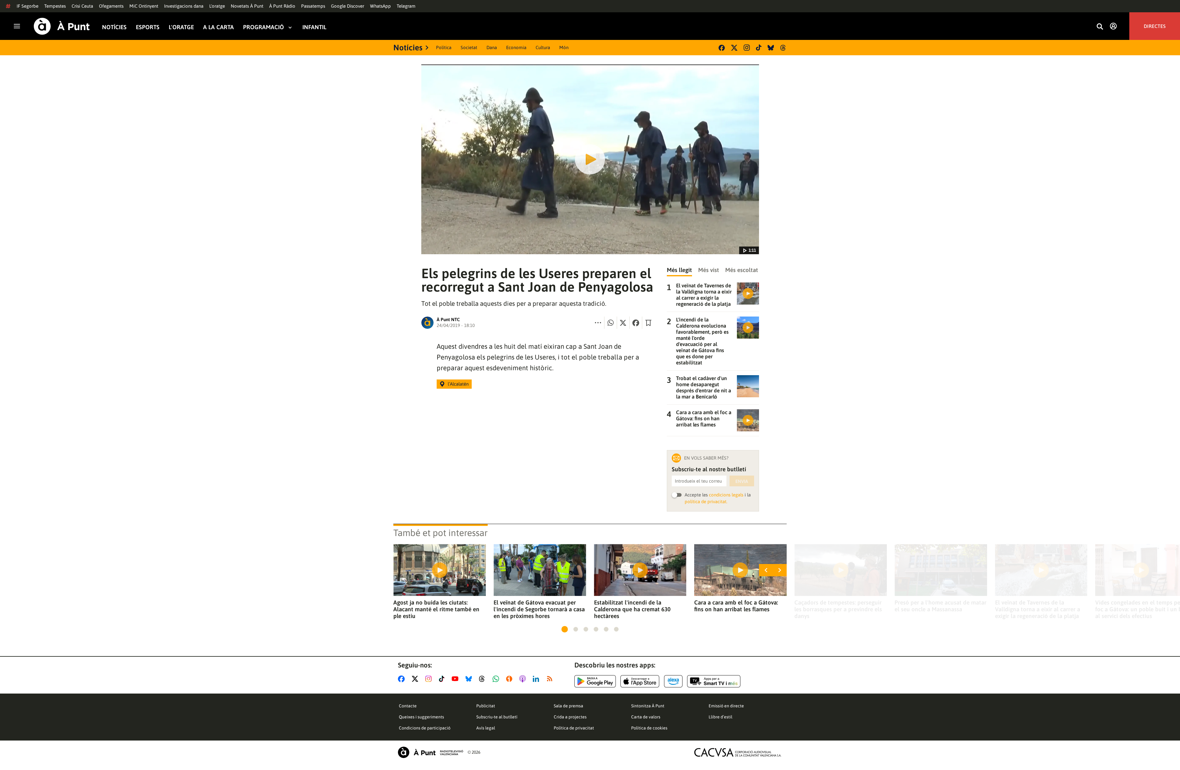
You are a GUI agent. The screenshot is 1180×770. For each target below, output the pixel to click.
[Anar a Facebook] (402, 678)
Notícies (114, 27)
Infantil (314, 27)
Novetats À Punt (247, 6)
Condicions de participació (424, 727)
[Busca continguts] (1099, 27)
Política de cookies (649, 727)
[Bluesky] (771, 48)
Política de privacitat (574, 727)
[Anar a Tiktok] (443, 678)
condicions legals (726, 494)
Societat (469, 47)
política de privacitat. (706, 501)
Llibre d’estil (720, 716)
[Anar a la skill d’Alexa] (673, 681)
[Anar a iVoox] (510, 678)
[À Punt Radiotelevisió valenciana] (430, 752)
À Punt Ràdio (282, 6)
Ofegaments (111, 6)
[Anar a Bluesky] (470, 678)
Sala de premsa (568, 705)
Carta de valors (645, 716)
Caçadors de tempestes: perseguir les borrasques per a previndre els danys (838, 609)
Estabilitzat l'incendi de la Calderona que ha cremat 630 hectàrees (632, 609)
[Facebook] (721, 48)
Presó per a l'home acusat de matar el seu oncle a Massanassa (940, 605)
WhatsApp (380, 6)
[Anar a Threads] (483, 678)
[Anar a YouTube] (456, 678)
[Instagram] (747, 48)
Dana (491, 47)
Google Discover (347, 6)
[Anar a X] (416, 678)
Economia (516, 47)
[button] (564, 629)
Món (563, 47)
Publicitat (485, 705)
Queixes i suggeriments (421, 716)
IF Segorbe (27, 6)
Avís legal (485, 727)
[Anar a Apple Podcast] (523, 678)
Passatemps (313, 6)
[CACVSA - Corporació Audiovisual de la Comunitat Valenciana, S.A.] (738, 752)
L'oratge (217, 6)
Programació (263, 27)
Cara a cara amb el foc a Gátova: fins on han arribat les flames (736, 605)
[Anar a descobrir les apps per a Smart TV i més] (714, 681)
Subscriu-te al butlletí (496, 716)
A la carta (218, 27)
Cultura (543, 47)
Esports (147, 27)
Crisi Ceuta (82, 6)
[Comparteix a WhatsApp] (610, 323)
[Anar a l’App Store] (639, 681)
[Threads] (783, 48)
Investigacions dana (183, 6)
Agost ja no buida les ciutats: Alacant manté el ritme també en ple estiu (436, 609)
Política (443, 47)
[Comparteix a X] (623, 323)
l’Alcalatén (458, 384)
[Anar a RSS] (551, 678)
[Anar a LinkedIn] (537, 678)
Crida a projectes (570, 716)
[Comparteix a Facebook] (636, 323)
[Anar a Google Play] (595, 681)
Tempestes (55, 6)
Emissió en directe (726, 705)
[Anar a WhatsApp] (497, 678)
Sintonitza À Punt (647, 705)
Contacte (408, 705)
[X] (734, 48)
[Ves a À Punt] (62, 26)
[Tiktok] (758, 48)
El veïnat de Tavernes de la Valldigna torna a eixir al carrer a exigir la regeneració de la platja (1037, 609)
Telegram (406, 6)
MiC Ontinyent (143, 6)
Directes (1155, 26)
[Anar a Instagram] (429, 678)
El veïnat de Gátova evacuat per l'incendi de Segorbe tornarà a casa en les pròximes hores (539, 609)
